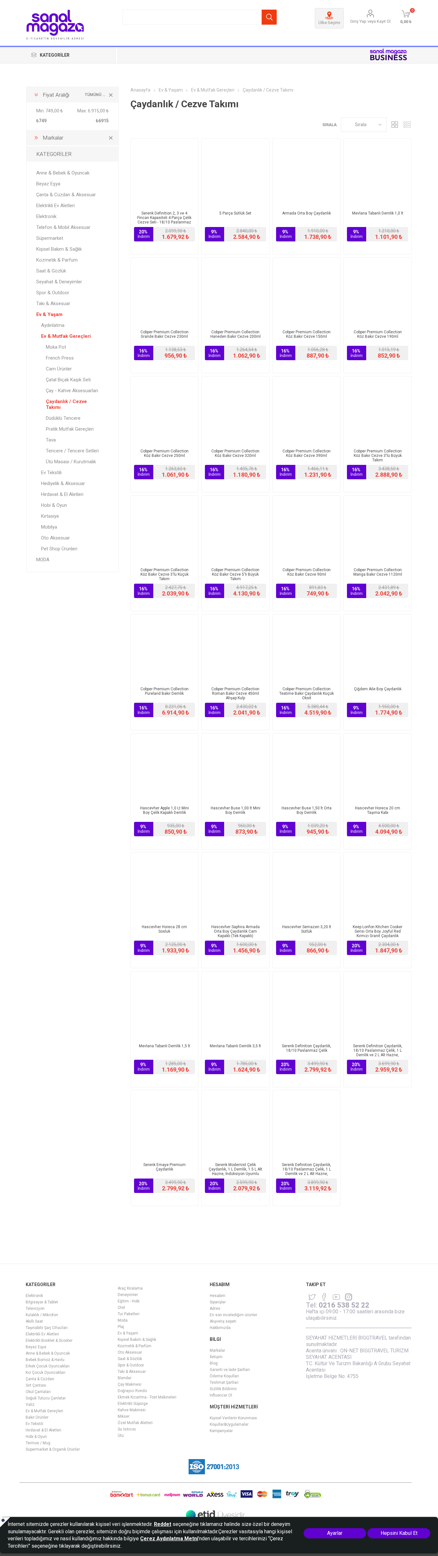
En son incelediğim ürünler (233, 1315)
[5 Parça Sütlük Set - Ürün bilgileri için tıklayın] (235, 172)
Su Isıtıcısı (127, 1429)
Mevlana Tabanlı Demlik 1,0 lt (377, 213)
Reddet (162, 1524)
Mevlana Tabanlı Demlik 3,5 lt (235, 1046)
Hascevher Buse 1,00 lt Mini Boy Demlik (235, 810)
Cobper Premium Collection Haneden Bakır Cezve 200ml (235, 334)
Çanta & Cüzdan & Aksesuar (66, 195)
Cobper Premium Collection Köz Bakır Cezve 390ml (306, 453)
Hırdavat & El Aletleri (62, 494)
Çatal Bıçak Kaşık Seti (68, 380)
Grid (395, 125)
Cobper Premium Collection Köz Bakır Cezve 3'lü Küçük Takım (164, 574)
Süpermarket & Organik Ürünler (53, 1449)
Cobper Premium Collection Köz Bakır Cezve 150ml (306, 334)
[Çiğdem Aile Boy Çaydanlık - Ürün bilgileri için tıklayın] (377, 648)
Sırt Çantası (36, 1385)
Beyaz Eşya (48, 184)
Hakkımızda (220, 1327)
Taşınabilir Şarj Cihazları (47, 1327)
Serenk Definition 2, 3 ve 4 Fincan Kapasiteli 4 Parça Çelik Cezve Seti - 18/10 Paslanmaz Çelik (164, 220)
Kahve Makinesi (132, 1410)
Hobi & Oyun (54, 505)
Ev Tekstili (51, 472)
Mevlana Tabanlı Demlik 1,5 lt (164, 1046)
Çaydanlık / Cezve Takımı (66, 404)
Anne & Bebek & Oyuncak (62, 173)
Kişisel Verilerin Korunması (233, 1418)
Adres (215, 1308)
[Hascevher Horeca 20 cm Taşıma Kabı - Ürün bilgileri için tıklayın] (377, 767)
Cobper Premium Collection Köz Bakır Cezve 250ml (164, 453)
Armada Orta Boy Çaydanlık (306, 213)
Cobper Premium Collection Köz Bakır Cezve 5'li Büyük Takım (235, 574)
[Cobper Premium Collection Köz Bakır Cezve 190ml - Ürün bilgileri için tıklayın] (377, 291)
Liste (407, 125)
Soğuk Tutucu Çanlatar (46, 1398)
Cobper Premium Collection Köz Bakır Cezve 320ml (235, 453)
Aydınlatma (52, 325)
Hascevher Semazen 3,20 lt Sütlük (306, 929)
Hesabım (217, 1295)
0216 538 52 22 (344, 1305)
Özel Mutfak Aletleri (135, 1423)
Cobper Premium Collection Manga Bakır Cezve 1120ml (377, 572)
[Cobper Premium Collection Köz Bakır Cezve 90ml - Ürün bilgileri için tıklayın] (307, 529)
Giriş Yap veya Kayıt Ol (370, 21)
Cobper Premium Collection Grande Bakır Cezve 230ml (164, 334)
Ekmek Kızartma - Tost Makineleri (147, 1397)
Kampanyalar (221, 1431)
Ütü (121, 1435)
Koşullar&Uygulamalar (229, 1424)
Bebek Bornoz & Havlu (45, 1359)
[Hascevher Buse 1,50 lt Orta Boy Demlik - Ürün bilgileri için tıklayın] (307, 767)
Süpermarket (49, 238)
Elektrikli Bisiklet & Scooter (49, 1340)
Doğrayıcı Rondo (132, 1391)
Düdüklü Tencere (63, 418)
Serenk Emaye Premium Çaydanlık (164, 1167)
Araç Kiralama (130, 1288)
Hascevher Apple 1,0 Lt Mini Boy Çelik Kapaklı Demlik (164, 810)
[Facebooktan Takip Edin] (324, 1297)
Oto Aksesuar (55, 538)
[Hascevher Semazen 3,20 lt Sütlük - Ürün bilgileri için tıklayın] (307, 886)
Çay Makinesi (129, 1384)
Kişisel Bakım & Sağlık (59, 249)
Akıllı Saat (34, 1321)
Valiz (30, 1404)
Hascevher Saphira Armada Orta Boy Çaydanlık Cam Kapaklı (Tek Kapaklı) (235, 931)
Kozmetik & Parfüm (57, 260)
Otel (121, 1307)
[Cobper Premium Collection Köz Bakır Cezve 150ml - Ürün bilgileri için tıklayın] (307, 291)
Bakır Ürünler (37, 1417)
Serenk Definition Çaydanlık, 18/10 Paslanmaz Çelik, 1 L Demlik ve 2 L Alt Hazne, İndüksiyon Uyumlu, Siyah (377, 1053)
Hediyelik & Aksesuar (63, 483)
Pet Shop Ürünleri (59, 549)
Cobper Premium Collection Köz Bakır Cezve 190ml (378, 334)
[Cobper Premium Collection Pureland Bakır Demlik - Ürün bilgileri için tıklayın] (164, 648)
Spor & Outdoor (52, 293)
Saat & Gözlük (51, 271)
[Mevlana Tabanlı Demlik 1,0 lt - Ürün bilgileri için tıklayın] (377, 172)
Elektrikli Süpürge (133, 1403)
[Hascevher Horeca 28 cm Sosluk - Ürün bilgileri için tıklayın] (164, 886)
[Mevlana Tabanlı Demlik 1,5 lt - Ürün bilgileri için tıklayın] (164, 1005)
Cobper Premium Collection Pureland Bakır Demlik (164, 691)
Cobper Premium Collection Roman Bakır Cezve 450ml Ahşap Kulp (235, 693)
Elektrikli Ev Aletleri (55, 205)
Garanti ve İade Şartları (230, 1369)
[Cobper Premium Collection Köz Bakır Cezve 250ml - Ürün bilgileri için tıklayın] (164, 410)
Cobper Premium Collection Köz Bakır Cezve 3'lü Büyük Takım (378, 455)
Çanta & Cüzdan (40, 1379)
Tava (51, 440)
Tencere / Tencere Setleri (72, 451)
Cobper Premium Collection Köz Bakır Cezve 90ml (306, 572)
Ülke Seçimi (329, 22)
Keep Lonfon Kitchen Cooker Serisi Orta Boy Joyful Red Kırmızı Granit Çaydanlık (377, 931)
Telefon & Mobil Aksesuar (63, 227)
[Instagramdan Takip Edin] (336, 1297)
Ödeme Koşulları (224, 1376)
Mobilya (49, 527)
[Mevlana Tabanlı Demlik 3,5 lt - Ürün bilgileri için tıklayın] (235, 1005)
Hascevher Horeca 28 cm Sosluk (164, 929)
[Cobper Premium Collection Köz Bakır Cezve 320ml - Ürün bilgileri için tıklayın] (235, 410)
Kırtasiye (50, 516)
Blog (214, 1363)
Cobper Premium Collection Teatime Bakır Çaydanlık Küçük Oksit (306, 693)
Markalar (217, 1350)
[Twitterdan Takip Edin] (312, 1297)
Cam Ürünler (59, 369)
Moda (123, 1320)
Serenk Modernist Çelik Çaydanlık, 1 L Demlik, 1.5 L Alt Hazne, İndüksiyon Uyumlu (235, 1169)
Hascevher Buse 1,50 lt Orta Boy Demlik (307, 810)
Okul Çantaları (38, 1392)
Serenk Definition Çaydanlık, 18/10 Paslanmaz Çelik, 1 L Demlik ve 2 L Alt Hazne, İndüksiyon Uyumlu (306, 1171)
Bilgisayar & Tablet (42, 1302)
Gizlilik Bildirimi (223, 1389)
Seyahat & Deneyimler (59, 282)
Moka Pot (56, 347)
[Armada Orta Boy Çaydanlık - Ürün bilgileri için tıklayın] (307, 172)
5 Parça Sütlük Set (235, 213)
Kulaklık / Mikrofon (42, 1315)
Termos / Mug (38, 1443)
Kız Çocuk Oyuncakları (45, 1372)
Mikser (124, 1416)
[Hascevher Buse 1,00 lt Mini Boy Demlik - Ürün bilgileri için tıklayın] (235, 767)
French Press (60, 358)
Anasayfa (140, 90)
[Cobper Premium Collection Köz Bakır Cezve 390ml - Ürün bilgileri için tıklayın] (307, 410)
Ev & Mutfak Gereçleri (66, 336)
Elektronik (46, 216)
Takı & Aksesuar (53, 303)
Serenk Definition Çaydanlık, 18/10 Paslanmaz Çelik (306, 1048)
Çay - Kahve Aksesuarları (72, 390)
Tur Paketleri (128, 1314)
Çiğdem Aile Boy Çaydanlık (377, 689)
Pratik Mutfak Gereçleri (70, 429)
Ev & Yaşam (49, 314)
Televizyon (35, 1308)
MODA (42, 560)
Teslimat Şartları (224, 1382)
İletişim (216, 1357)
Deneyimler (128, 1295)
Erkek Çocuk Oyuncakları (48, 1366)
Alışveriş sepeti (223, 1321)
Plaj (121, 1327)
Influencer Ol (221, 1395)
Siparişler (218, 1302)
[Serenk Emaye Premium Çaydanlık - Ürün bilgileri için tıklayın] (164, 1124)
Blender (124, 1378)
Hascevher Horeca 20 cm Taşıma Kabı (377, 810)
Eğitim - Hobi (128, 1301)
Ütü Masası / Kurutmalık (71, 462)
